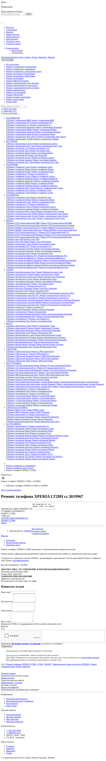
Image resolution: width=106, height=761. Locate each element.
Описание (10, 540)
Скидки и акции (13, 44)
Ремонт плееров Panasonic (43, 309)
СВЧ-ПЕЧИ (11, 349)
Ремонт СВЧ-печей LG (39, 354)
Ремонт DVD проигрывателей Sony (56, 237)
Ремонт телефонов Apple (41, 167)
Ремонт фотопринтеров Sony (47, 421)
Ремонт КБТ (11, 102)
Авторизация (17, 53)
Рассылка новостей (14, 722)
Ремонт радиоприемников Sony (50, 316)
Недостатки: (6, 610)
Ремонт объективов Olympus (46, 328)
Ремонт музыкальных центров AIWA (57, 293)
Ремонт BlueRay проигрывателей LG (57, 228)
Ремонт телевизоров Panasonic (48, 127)
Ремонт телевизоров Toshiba (46, 139)
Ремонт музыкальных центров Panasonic (62, 300)
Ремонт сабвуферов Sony (41, 391)
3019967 (47, 664)
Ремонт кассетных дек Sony (45, 377)
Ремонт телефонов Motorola (45, 179)
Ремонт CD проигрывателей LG (51, 368)
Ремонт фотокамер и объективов (20, 76)
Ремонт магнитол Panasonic (45, 288)
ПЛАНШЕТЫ (12, 195)
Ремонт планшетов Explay (43, 202)
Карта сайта (11, 706)
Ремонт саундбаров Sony (41, 321)
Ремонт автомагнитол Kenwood (51, 277)
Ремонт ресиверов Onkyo (42, 445)
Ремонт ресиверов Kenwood (45, 438)
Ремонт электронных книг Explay (53, 216)
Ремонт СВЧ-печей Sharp (42, 361)
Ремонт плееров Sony (37, 312)
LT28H (40, 664)
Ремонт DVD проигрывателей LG (54, 232)
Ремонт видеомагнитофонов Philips (55, 263)
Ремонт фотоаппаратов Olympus (51, 337)
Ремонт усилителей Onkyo (44, 398)
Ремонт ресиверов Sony (40, 452)
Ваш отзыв (6, 622)
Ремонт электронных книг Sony (51, 218)
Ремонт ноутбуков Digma (42, 153)
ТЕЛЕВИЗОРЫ (13, 118)
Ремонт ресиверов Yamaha (43, 459)
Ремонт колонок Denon (39, 379)
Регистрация (16, 50)
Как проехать (12, 39)
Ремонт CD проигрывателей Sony (54, 372)
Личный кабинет (13, 715)
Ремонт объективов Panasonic (48, 330)
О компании (11, 30)
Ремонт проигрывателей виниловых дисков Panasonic (80, 384)
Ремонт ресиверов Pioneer (43, 449)
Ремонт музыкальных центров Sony (56, 305)
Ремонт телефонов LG (38, 174)
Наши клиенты (13, 37)
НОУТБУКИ (11, 141)
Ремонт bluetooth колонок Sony (49, 272)
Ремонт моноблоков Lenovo (45, 144)
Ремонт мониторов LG (39, 414)
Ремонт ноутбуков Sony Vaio (46, 162)
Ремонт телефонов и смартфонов (20, 69)
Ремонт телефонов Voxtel (42, 193)
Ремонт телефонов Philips (42, 183)
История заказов (13, 717)
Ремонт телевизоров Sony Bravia (51, 137)
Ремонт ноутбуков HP (37, 155)
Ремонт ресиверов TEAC (42, 454)
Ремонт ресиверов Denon (42, 431)
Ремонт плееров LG (35, 307)
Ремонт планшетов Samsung (45, 209)
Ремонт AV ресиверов (16, 92)
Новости (10, 27)
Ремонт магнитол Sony (39, 291)
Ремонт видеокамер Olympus (46, 249)
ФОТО (9, 323)
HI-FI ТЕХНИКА (14, 363)
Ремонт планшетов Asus (40, 197)
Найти (4, 523)
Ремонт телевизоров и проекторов (21, 67)
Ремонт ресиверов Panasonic (46, 447)
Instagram (10, 749)
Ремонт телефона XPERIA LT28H (21, 664)
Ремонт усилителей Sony (42, 403)
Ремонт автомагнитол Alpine (46, 274)
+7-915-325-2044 (13, 730)
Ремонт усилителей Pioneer (45, 400)
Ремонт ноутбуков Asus (39, 151)
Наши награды (12, 34)
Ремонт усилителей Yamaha (45, 405)
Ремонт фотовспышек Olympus (49, 344)
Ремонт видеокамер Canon (43, 244)
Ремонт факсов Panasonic (42, 419)
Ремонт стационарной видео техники (22, 88)
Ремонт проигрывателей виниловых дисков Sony (74, 386)
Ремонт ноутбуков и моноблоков (20, 74)
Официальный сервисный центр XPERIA (70, 664)
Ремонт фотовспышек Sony (45, 347)
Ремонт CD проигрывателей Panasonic (60, 370)
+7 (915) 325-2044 (9, 109)
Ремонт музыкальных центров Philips (58, 302)
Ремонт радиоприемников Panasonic (56, 314)
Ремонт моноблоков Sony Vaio (48, 146)
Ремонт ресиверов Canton (42, 428)
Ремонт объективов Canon (43, 326)
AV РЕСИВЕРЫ (13, 424)
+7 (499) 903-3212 (9, 111)
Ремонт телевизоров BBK (43, 120)
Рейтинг (4, 626)
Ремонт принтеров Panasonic (46, 417)
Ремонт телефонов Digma (42, 169)
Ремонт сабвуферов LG (39, 389)
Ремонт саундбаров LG (39, 319)
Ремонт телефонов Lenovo (43, 176)
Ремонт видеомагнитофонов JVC (52, 256)
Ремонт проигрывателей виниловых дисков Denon (76, 382)
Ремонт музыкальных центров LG (54, 298)
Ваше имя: (5, 592)
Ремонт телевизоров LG (40, 125)
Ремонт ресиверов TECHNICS (49, 456)
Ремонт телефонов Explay (42, 172)
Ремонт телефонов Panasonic (46, 181)
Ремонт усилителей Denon (43, 396)
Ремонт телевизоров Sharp (43, 134)
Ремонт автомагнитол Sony (45, 279)
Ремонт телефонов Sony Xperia (49, 188)
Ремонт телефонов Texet (40, 190)
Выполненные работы (16, 542)
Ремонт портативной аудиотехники (21, 85)
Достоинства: (7, 601)
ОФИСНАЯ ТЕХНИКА (17, 407)
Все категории (12, 64)
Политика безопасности (16, 699)
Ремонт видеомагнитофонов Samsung (58, 265)
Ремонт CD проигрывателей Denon (55, 365)
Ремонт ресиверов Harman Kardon (54, 435)
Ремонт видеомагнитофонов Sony (54, 267)
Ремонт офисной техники (17, 81)
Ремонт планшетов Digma (43, 200)
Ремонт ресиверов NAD (40, 442)
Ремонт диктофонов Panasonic (48, 281)
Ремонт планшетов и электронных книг (23, 71)
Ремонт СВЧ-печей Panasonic (47, 356)
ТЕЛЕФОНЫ (12, 165)
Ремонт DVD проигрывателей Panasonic (62, 235)
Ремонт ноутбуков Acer (39, 148)
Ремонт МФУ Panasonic (39, 412)
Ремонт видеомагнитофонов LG (51, 258)
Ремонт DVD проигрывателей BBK (56, 223)
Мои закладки (12, 719)
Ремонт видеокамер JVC (41, 246)
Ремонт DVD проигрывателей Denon (58, 225)
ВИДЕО (9, 221)
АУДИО (9, 270)
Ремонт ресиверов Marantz (43, 440)
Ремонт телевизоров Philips (45, 130)
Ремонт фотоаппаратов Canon (48, 335)
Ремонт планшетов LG (39, 204)
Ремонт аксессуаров (15, 99)
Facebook (10, 746)
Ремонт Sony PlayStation (40, 242)
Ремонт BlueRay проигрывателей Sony (60, 230)
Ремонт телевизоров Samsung (47, 132)
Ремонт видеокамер (15, 78)
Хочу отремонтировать (11, 490)
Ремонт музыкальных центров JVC (55, 295)
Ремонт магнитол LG (37, 286)
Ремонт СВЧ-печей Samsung (46, 358)
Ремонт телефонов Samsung (45, 186)
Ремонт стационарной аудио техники (22, 83)
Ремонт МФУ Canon (35, 410)
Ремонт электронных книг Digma (53, 214)
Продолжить (7, 646)
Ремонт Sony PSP (31, 239)
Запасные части (13, 41)
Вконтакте (10, 751)
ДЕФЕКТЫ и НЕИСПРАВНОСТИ (16, 509)
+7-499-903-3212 (13, 733)
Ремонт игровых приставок (18, 97)
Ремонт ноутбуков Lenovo (43, 158)
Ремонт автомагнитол (15, 90)
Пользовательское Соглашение (19, 701)
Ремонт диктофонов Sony (42, 284)
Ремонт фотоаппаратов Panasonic (52, 340)
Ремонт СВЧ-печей (14, 95)
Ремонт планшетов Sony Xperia (50, 211)
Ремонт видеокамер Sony (42, 253)
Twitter (9, 753)
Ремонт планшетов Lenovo (44, 207)
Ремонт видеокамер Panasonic (48, 251)
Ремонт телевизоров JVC (42, 123)
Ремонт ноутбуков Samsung (45, 160)
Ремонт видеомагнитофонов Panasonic (60, 260)
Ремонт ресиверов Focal (40, 433)
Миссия (9, 32)
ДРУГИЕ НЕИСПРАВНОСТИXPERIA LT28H (14, 519)
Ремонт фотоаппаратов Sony (46, 342)
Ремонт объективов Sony (42, 333)
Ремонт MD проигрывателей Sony (54, 375)
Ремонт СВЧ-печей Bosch (42, 351)
